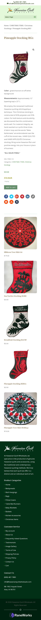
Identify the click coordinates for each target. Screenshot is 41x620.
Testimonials (10, 542)
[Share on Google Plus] (17, 196)
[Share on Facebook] (6, 196)
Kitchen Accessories (13, 515)
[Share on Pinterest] (22, 196)
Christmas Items (11, 519)
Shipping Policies (12, 554)
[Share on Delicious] (33, 196)
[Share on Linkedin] (28, 196)
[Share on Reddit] (6, 202)
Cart (7, 565)
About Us (9, 535)
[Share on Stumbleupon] (11, 202)
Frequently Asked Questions (16, 538)
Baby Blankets (11, 508)
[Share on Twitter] (11, 196)
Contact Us (9, 562)
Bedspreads (10, 488)
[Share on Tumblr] (17, 202)
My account (10, 531)
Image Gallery (11, 546)
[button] (33, 49)
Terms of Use (10, 550)
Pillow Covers (10, 500)
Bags (7, 496)
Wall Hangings (11, 492)
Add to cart (11, 187)
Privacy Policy (10, 558)
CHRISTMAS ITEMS (16, 25)
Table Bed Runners (12, 504)
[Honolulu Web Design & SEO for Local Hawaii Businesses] (20, 617)
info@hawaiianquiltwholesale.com (17, 582)
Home (6, 25)
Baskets (8, 511)
